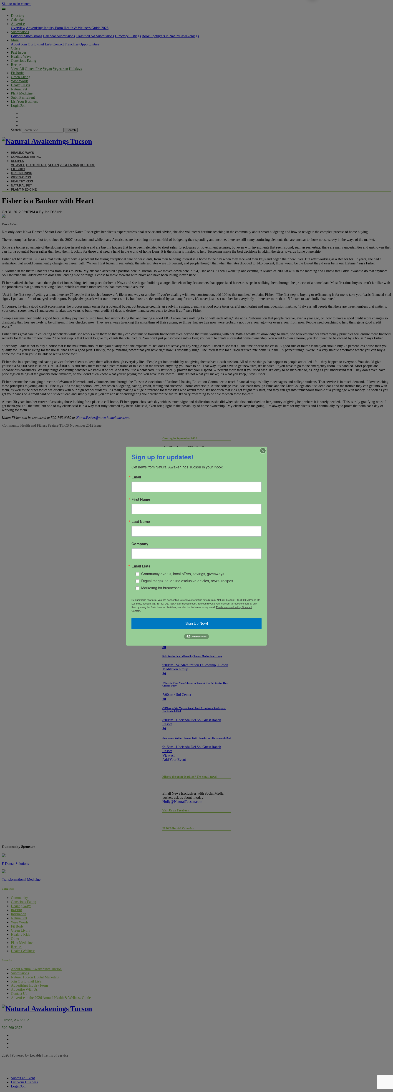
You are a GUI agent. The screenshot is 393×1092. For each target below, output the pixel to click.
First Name (140, 499)
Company (139, 543)
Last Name (140, 521)
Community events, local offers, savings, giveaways (182, 573)
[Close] (263, 450)
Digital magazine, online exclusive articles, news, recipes (187, 580)
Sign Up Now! (196, 623)
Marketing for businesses (161, 587)
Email (136, 477)
